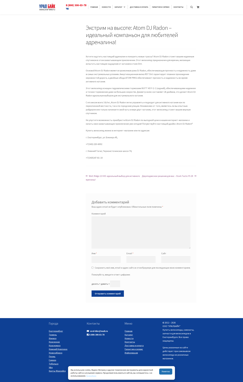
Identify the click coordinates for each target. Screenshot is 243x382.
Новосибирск (55, 352)
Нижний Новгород (58, 349)
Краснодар (54, 341)
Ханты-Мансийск (57, 371)
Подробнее (91, 376)
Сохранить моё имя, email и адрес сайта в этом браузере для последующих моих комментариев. (142, 267)
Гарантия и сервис (134, 349)
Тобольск (53, 363)
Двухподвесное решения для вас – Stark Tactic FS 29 (167, 175)
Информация (131, 352)
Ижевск (52, 338)
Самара (52, 360)
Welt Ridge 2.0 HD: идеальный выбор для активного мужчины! (113, 177)
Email (129, 253)
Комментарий (99, 213)
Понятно (166, 371)
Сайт (163, 253)
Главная (128, 331)
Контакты (130, 341)
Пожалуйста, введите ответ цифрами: (111, 274)
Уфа (51, 367)
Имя (94, 253)
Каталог (129, 334)
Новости (129, 338)
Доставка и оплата (134, 345)
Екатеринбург (56, 331)
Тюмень (53, 334)
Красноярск (54, 345)
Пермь (52, 356)
